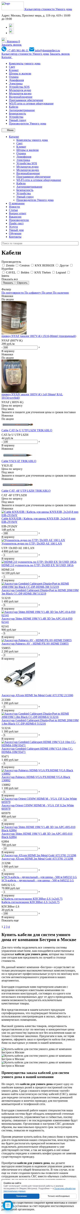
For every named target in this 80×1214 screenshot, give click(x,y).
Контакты (15, 236)
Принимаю (21, 1196)
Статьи (13, 210)
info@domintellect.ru (47, 50)
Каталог (6, 57)
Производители (19, 220)
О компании (17, 203)
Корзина (13, 41)
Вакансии (15, 216)
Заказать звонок (11, 44)
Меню (10, 130)
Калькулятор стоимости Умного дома (48, 9)
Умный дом (16, 230)
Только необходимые (59, 1196)
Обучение (15, 233)
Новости (14, 206)
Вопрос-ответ (17, 213)
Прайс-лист (16, 223)
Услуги (13, 226)
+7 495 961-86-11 (18, 50)
